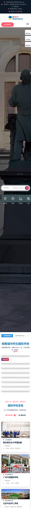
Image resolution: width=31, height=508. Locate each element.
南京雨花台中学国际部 (12, 443)
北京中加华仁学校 (10, 503)
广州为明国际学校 (10, 477)
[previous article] (28, 335)
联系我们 (8, 24)
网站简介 (13, 11)
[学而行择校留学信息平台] (15, 18)
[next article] (25, 335)
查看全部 (5, 359)
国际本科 (19, 11)
